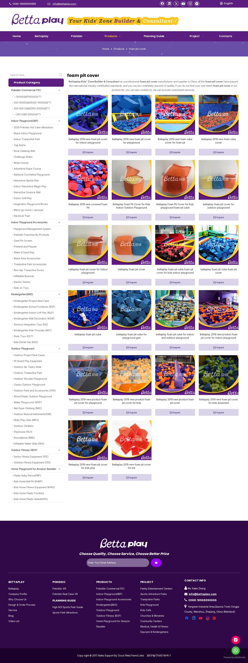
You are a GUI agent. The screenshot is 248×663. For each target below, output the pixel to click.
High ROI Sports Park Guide (67, 607)
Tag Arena (19, 145)
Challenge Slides (23, 156)
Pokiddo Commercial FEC (26, 90)
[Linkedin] (169, 3)
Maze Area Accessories (27, 258)
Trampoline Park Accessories (30, 264)
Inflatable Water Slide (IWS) (29, 443)
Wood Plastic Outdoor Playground (33, 396)
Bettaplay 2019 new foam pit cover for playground (131, 141)
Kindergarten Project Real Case (31, 300)
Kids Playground (149, 604)
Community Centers (151, 621)
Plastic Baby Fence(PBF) (27, 475)
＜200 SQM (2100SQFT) (27, 114)
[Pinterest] (197, 3)
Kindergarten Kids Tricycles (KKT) (33, 330)
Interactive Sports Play (26, 180)
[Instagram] (190, 3)
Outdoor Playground (22, 348)
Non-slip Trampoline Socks (29, 270)
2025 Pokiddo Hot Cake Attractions (33, 127)
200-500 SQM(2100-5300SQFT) (32, 108)
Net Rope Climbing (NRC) (28, 408)
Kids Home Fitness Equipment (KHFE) (34, 487)
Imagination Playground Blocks (31, 204)
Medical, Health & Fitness (154, 626)
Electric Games (22, 282)
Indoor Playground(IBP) (24, 120)
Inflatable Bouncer (24, 276)
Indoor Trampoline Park (27, 139)
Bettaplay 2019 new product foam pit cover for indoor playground (218, 336)
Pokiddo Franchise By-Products (31, 234)
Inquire (89, 152)
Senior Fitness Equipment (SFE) (31, 456)
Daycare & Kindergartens (154, 631)
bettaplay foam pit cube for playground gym (131, 336)
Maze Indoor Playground (28, 133)
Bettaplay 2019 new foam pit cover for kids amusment (218, 401)
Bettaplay (13, 588)
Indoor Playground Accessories (29, 222)
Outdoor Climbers (23, 425)
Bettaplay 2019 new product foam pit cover (175, 401)
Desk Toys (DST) (23, 336)
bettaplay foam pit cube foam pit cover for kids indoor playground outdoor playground (175, 271)
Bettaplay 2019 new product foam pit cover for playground (88, 401)
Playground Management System (32, 228)
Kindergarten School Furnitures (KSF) (34, 306)
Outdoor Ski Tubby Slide (27, 366)
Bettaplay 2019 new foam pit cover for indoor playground (88, 141)
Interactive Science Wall (27, 192)
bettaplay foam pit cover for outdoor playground (218, 206)
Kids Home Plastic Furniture (29, 493)
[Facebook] (162, 3)
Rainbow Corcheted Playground (32, 174)
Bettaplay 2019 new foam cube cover (218, 141)
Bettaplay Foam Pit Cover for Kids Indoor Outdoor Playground (131, 206)
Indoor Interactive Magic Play (30, 186)
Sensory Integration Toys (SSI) (31, 324)
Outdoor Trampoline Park (28, 372)
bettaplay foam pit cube (88, 334)
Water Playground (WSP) (28, 402)
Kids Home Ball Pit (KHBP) (28, 481)
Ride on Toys (21, 287)
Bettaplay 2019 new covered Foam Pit (88, 206)
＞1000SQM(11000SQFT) (28, 96)
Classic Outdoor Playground (29, 384)
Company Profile (17, 594)
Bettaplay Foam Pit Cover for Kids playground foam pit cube (175, 206)
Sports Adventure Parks (153, 594)
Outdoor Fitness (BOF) (24, 450)
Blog (10, 615)
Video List (13, 621)
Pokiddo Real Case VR (65, 594)
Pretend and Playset (25, 246)
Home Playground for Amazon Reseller (33, 468)
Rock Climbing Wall (24, 151)
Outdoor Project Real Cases (29, 355)
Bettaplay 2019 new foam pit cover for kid (131, 466)
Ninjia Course (21, 162)
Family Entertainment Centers (156, 588)
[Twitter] (176, 3)
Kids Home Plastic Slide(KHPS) (31, 499)
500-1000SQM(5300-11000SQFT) (32, 102)
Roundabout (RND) (24, 437)
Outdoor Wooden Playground (30, 378)
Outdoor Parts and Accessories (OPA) (35, 390)
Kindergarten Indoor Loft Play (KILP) (34, 312)
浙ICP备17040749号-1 (159, 655)
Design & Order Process (21, 604)
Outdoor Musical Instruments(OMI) (32, 414)
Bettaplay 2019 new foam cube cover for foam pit (175, 141)
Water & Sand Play (24, 252)
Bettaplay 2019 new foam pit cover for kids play (88, 466)
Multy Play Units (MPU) (26, 420)
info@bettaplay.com (202, 594)
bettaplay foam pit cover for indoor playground (88, 271)
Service (12, 610)
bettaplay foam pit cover (131, 269)
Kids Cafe (145, 610)
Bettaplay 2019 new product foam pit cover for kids (131, 401)
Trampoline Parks (150, 599)
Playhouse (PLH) (23, 431)
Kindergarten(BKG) (22, 294)
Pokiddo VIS (59, 588)
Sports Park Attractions (65, 612)
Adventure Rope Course (27, 168)
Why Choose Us (17, 599)
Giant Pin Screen (23, 240)
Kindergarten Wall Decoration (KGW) (34, 318)
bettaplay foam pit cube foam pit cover (219, 271)
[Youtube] (183, 3)
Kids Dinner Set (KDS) (26, 342)
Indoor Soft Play (23, 198)
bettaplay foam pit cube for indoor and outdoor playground (175, 336)
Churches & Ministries (152, 615)
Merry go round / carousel (28, 210)
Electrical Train (22, 215)
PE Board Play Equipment (28, 361)
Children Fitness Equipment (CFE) (32, 462)
